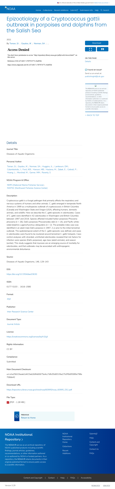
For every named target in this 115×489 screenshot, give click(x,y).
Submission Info (86, 10)
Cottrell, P (71, 169)
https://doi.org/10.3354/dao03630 (22, 274)
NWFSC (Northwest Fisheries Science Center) (27, 188)
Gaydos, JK (26, 43)
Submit (73, 10)
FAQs (92, 453)
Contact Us (94, 449)
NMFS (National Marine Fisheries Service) (25, 185)
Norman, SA (39, 43)
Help (97, 10)
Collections (47, 10)
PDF (9, 299)
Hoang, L (11, 172)
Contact (51, 478)
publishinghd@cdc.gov (94, 76)
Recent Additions (61, 10)
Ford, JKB (27, 169)
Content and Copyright (33, 478)
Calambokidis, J (14, 169)
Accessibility (86, 478)
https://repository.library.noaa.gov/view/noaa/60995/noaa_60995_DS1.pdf (39, 389)
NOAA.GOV (96, 485)
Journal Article (13, 324)
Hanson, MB (38, 169)
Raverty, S (46, 172)
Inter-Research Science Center (20, 311)
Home (38, 10)
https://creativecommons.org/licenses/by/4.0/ (26, 336)
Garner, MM (35, 172)
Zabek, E (61, 169)
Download (96, 43)
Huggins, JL (47, 166)
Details (88, 61)
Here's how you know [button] (101, 3)
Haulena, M (51, 169)
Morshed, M (22, 172)
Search (106, 10)
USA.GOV (106, 485)
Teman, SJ (14, 43)
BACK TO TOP (93, 115)
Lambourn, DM (61, 166)
